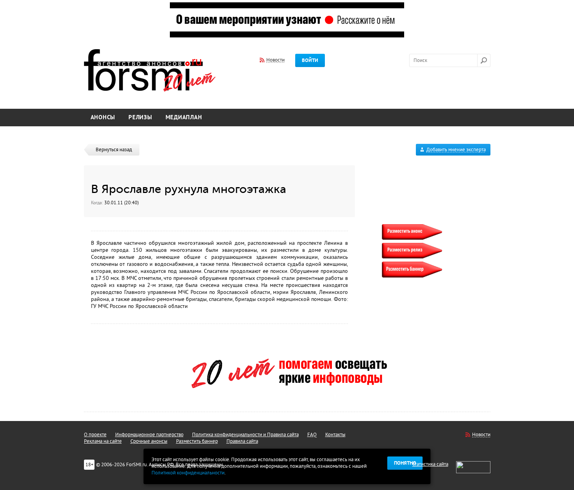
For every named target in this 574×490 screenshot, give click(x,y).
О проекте (95, 435)
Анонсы (103, 117)
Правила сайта (242, 441)
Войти (310, 60)
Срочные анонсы (149, 441)
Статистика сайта (430, 464)
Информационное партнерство (149, 435)
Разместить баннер (197, 441)
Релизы (140, 117)
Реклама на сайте (103, 441)
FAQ (312, 435)
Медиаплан (184, 117)
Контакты (335, 435)
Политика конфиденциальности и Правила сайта (245, 435)
